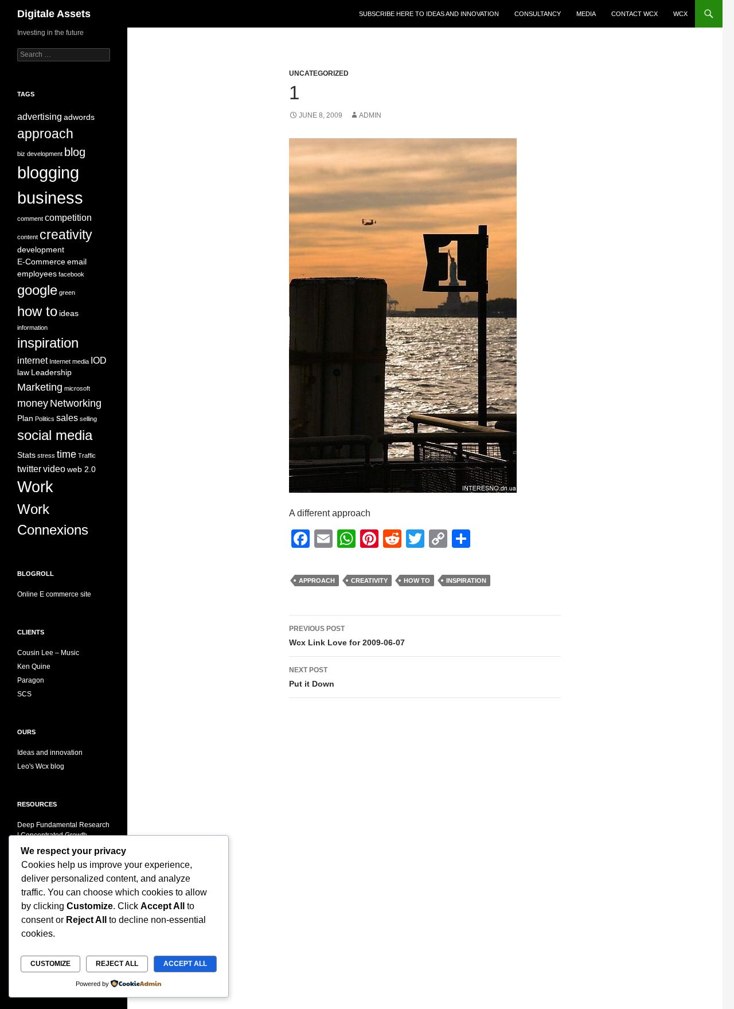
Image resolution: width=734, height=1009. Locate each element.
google (37, 290)
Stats (26, 455)
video (54, 468)
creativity (369, 580)
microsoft (77, 388)
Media (586, 13)
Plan (25, 418)
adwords (79, 117)
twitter (29, 468)
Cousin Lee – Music (48, 653)
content (27, 236)
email (77, 262)
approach (317, 580)
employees (37, 274)
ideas (69, 313)
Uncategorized (319, 73)
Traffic (87, 455)
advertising (39, 116)
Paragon (30, 680)
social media (54, 435)
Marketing (40, 387)
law (23, 372)
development (40, 250)
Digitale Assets (54, 14)
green (67, 292)
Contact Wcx (634, 13)
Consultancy (537, 13)
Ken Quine (33, 667)
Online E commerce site (54, 594)
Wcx (680, 13)
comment (30, 218)
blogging (48, 172)
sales (67, 417)
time (66, 454)
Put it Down (311, 677)
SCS (24, 694)
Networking (75, 403)
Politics (44, 418)
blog (74, 152)
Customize (50, 964)
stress (46, 455)
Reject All (117, 964)
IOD (99, 360)
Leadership (51, 372)
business (50, 197)
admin (370, 115)
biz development (40, 153)
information (32, 327)
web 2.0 (81, 469)
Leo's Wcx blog (40, 766)
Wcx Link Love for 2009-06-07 (347, 636)
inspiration (466, 580)
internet (32, 360)
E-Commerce (41, 262)
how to (417, 580)
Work (35, 487)
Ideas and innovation (50, 753)
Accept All (185, 964)
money (32, 403)
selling (88, 418)
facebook (71, 274)
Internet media (69, 361)
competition (68, 217)
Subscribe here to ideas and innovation (429, 13)
